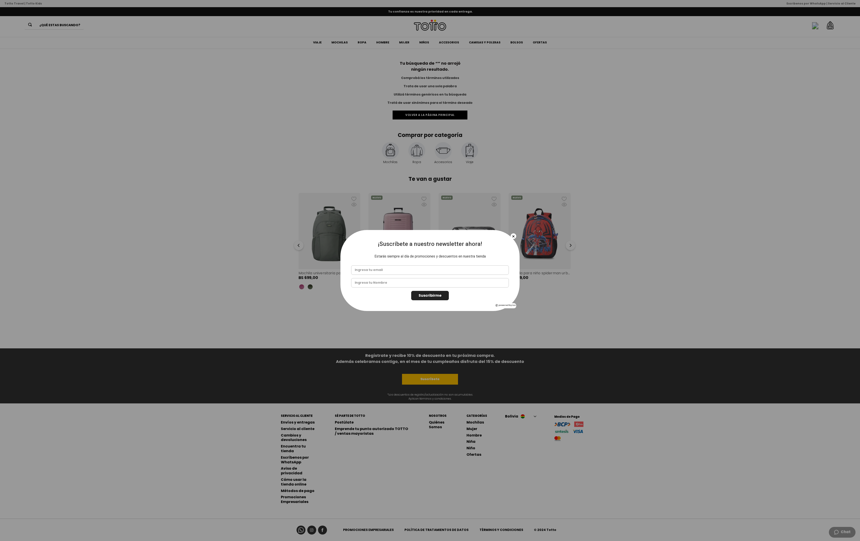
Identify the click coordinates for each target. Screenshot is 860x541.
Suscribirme (430, 295)
